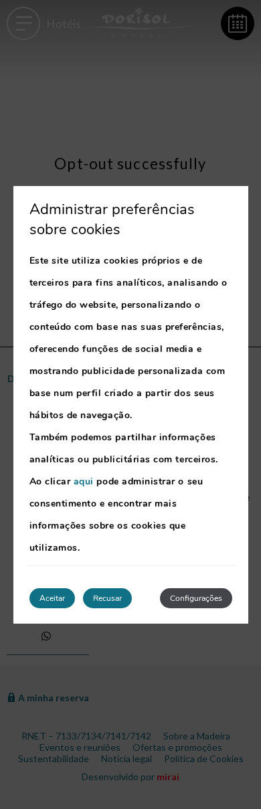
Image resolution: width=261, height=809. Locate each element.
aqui (84, 481)
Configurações (196, 598)
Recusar (107, 598)
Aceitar (52, 598)
